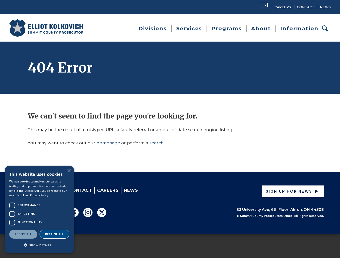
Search (326, 28)
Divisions (153, 28)
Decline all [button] (54, 234)
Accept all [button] (23, 234)
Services (189, 28)
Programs (226, 28)
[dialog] (39, 209)
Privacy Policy (39, 195)
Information (299, 28)
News (325, 7)
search (156, 143)
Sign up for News (289, 191)
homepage (108, 143)
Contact (305, 7)
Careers (283, 7)
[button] (39, 245)
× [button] (69, 171)
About (261, 28)
